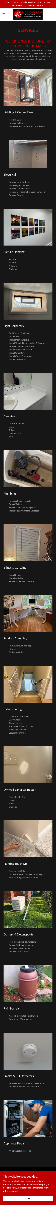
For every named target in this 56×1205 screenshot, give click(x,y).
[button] (5, 14)
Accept (28, 1199)
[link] (28, 14)
